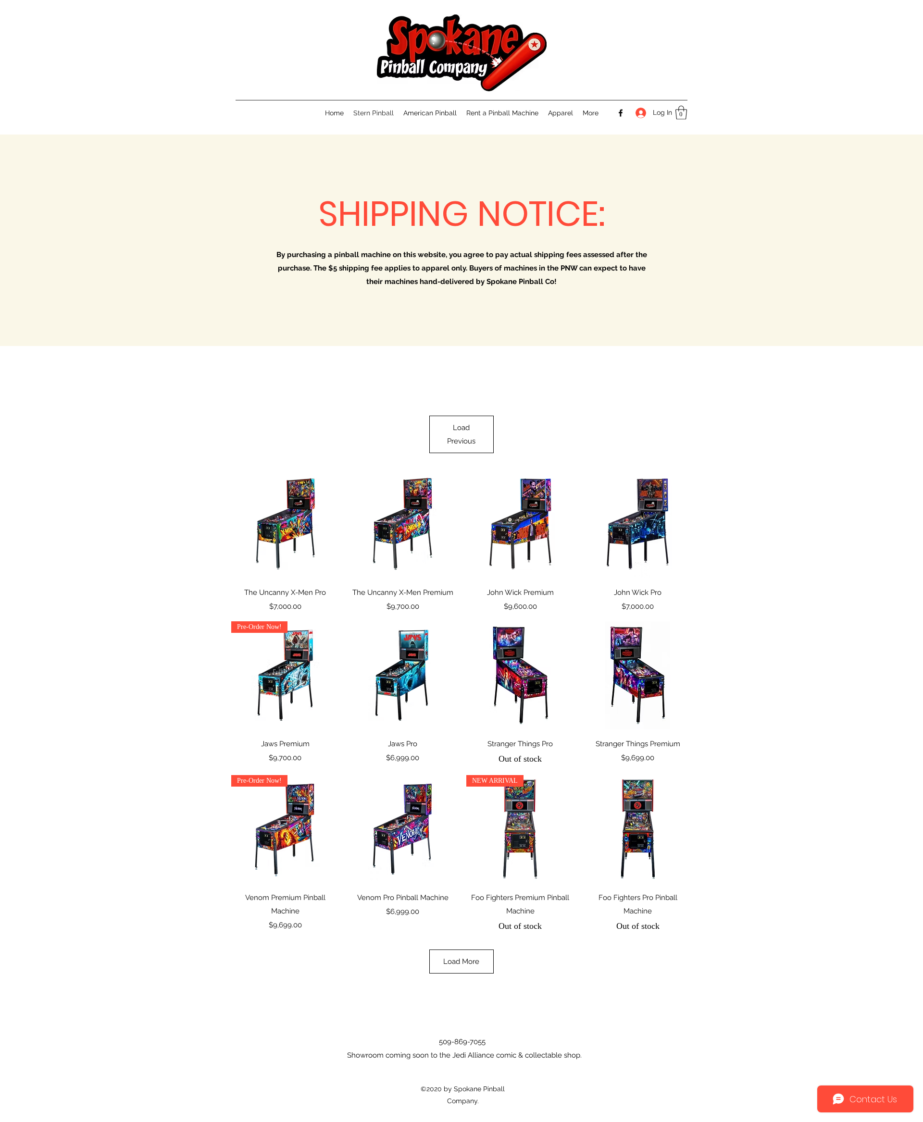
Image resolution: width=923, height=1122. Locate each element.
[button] (681, 113)
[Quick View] (285, 524)
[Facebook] (620, 113)
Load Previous (461, 434)
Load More (461, 961)
